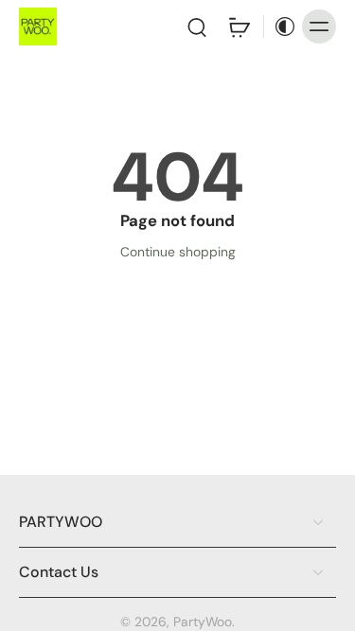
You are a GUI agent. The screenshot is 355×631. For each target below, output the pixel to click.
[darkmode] (280, 26)
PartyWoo (202, 621)
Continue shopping (178, 251)
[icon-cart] (238, 26)
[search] (197, 26)
